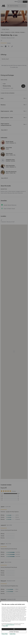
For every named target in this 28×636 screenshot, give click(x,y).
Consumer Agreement (10, 624)
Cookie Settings (14, 631)
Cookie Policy (12, 633)
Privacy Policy (5, 633)
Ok (14, 629)
